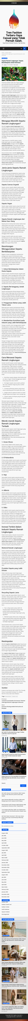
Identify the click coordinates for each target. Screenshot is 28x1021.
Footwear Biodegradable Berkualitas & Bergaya (12, 706)
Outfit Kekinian (5, 909)
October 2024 (5, 870)
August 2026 (5, 833)
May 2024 (4, 882)
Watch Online (24, 48)
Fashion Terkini (5, 907)
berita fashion (8, 696)
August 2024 (5, 874)
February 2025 (5, 860)
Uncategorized (5, 914)
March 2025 (4, 857)
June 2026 (4, 838)
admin (5, 64)
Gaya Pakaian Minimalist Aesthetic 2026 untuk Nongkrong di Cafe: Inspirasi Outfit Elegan (14, 953)
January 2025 (5, 862)
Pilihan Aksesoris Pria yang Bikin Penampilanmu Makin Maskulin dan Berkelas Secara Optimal (14, 767)
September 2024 (6, 872)
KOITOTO (19, 1017)
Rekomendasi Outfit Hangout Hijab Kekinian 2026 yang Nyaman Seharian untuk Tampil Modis (14, 975)
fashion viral (14, 696)
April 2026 (4, 843)
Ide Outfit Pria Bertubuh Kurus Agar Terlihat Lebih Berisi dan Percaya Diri (14, 723)
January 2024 (5, 892)
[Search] (21, 48)
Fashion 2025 (4, 58)
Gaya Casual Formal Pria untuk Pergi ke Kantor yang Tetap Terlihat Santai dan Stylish (14, 745)
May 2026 (4, 840)
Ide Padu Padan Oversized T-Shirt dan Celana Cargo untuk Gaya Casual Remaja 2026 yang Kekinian (13, 817)
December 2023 (5, 894)
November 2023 (5, 896)
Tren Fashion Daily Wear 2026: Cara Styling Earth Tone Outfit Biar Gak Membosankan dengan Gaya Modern (14, 811)
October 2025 (5, 845)
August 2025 (5, 850)
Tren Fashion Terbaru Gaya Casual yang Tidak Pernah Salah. (14, 36)
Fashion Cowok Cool (6, 904)
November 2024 (5, 867)
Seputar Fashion (6, 911)
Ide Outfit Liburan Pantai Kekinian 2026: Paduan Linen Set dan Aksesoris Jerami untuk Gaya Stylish (13, 794)
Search (3, 783)
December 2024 (5, 865)
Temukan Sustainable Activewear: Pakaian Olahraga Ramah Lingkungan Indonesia (13, 700)
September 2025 (6, 847)
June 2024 (4, 879)
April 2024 (4, 884)
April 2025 (4, 855)
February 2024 (5, 889)
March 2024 (4, 887)
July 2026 (4, 835)
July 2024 (4, 877)
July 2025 (4, 852)
